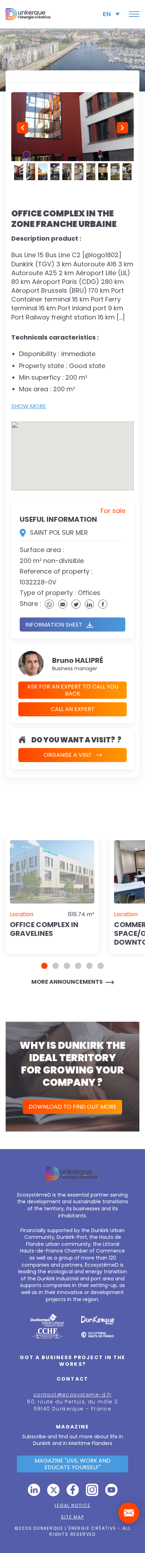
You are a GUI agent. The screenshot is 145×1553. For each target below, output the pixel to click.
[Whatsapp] (49, 604)
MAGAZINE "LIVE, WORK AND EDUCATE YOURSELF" (72, 1464)
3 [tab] (66, 965)
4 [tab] (78, 965)
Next (122, 127)
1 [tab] (44, 965)
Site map (72, 1517)
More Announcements (67, 982)
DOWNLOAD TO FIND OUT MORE (72, 1107)
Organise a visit (68, 755)
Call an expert (72, 709)
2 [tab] (55, 965)
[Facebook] (102, 604)
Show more (28, 406)
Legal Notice (72, 1505)
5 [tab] (89, 965)
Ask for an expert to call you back (72, 690)
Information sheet (53, 625)
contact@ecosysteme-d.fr (72, 1394)
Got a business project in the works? (73, 1361)
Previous (22, 127)
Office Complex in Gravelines (44, 929)
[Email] (62, 604)
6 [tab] (100, 965)
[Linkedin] (89, 604)
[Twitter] (76, 604)
